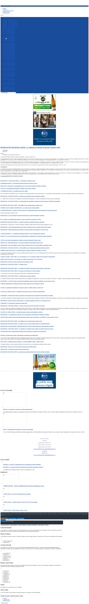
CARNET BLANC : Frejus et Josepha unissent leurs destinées (17, 494)
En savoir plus (8, 515)
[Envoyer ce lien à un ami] (5, 151)
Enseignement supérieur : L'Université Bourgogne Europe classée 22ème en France (19, 183)
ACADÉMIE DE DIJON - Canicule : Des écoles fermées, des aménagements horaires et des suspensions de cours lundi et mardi (29, 210)
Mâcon (4, 8)
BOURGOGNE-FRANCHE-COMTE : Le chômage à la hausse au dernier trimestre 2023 (30, 147)
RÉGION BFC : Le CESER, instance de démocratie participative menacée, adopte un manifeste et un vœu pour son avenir (28, 281)
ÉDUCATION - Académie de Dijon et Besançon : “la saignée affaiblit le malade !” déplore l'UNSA (22, 341)
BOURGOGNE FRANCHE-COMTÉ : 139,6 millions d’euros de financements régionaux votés (21, 205)
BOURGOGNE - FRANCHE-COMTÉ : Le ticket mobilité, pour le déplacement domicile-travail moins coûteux (25, 247)
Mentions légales (6, 600)
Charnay (5, 9)
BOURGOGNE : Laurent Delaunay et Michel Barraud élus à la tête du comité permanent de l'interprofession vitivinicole (27, 326)
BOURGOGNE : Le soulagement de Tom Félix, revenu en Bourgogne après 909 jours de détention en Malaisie (25, 314)
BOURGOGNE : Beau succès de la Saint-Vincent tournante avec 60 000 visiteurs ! (19, 346)
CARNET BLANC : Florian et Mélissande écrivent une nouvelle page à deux (23, 486)
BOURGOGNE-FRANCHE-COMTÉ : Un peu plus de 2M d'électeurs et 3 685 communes (20, 270)
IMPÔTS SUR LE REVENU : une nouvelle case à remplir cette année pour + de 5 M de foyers (21, 259)
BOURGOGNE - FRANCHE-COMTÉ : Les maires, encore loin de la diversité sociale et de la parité (22, 305)
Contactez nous (6, 599)
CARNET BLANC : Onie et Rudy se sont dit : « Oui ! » (15, 510)
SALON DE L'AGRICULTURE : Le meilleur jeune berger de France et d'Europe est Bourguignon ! (23, 291)
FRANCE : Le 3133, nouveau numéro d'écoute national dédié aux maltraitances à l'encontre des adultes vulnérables (26, 236)
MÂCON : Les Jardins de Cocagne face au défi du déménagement (17, 409)
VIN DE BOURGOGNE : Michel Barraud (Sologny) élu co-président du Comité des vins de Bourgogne (23, 331)
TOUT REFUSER (20, 518)
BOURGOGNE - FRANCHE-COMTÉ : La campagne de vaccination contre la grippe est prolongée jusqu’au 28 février (27, 328)
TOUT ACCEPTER (12, 518)
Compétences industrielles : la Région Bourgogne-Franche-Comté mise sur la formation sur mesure (22, 283)
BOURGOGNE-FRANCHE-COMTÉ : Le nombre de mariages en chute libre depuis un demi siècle (22, 222)
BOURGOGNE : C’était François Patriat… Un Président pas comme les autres (18, 180)
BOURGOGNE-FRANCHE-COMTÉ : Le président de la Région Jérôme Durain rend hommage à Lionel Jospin (25, 268)
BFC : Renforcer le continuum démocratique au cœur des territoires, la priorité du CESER (21, 219)
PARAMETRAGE (4, 518)
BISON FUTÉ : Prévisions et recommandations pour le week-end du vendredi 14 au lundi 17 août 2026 (23, 186)
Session (46, 525)
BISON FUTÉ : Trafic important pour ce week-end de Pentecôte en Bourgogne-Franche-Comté (22, 242)
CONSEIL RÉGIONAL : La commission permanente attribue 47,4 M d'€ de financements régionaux (23, 233)
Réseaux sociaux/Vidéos (32, 525)
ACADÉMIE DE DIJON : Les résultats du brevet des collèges (14, 191)
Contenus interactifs (22, 525)
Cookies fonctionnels (5, 525)
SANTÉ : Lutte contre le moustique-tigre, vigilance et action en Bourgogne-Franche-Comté (21, 240)
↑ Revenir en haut (4, 602)
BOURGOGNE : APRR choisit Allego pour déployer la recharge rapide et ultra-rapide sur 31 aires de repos (24, 229)
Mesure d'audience (13, 525)
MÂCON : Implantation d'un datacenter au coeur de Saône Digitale (18, 429)
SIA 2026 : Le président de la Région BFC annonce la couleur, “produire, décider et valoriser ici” (22, 287)
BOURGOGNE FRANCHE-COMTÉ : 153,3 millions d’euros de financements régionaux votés (21, 321)
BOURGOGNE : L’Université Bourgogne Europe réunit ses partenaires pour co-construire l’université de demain (26, 227)
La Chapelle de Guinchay (8, 10)
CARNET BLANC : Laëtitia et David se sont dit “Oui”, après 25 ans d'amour (20, 502)
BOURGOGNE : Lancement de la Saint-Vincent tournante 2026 (15, 349)
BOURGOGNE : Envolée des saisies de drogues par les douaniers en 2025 (17, 261)
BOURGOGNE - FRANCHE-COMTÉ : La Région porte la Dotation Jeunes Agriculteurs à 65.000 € (23, 196)
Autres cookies (41, 525)
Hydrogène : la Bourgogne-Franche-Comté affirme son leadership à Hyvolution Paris (19, 335)
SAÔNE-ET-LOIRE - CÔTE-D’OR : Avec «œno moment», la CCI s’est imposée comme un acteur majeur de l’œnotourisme (28, 256)
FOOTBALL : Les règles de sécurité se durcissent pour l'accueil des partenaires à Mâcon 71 (23, 467)
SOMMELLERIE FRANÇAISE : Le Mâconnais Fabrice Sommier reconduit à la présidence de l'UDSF (23, 250)
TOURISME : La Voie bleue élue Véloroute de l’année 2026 (14, 303)
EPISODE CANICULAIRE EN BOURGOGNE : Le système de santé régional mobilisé (20, 207)
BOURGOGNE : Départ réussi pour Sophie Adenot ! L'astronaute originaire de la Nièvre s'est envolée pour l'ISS (25, 300)
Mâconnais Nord (6, 11)
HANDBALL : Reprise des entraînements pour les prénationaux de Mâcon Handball (22, 464)
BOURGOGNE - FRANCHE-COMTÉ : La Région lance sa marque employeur (18, 276)
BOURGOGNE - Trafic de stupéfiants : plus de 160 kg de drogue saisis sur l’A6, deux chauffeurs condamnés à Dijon (26, 245)
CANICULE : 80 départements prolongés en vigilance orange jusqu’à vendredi (18, 188)
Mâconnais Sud (6, 13)
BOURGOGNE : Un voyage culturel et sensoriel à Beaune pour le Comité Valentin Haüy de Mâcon (22, 215)
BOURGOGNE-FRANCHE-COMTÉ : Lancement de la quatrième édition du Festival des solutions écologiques (25, 351)
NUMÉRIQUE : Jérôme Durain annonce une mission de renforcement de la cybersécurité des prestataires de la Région (27, 295)
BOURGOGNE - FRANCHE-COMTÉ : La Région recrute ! (14, 264)
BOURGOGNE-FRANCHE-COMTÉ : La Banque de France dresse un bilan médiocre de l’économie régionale (25, 323)
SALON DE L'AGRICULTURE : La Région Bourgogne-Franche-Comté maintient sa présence (22, 312)
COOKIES (3, 520)
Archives (5, 598)
